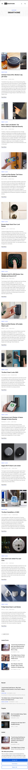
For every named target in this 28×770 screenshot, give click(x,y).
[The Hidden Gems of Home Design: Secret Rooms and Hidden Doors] (6, 657)
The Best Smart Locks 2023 (9, 372)
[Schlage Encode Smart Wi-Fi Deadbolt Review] (6, 724)
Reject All (14, 767)
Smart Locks (4, 171)
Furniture (3, 693)
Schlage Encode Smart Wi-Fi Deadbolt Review (18, 723)
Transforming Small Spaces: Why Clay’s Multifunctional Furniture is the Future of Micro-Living (18, 647)
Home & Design (4, 701)
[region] (14, 759)
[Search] (24, 3)
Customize (14, 763)
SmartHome (4, 72)
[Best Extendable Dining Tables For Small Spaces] (6, 716)
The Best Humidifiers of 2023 (10, 512)
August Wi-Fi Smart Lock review (11, 465)
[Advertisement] (14, 34)
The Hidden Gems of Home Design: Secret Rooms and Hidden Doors (18, 656)
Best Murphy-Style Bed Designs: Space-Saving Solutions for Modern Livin (17, 665)
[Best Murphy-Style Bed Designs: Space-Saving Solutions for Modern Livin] (6, 666)
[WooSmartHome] (9, 4)
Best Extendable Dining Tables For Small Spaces (19, 714)
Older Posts (6, 634)
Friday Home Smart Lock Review (11, 607)
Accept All (14, 760)
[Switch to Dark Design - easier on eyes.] (21, 3)
